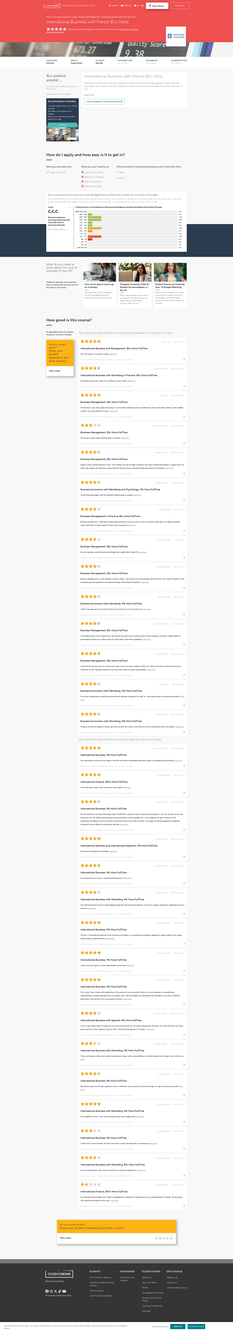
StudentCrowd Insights (127, 1279)
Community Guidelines (101, 1296)
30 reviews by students (55, 32)
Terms (145, 1287)
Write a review (54, 371)
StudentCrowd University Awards (102, 1284)
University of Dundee (61, 17)
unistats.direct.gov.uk (177, 1287)
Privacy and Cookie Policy (151, 1299)
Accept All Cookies (196, 1326)
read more (89, 95)
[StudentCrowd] (52, 6)
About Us (146, 1277)
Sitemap (146, 1311)
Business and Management (89, 17)
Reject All (178, 1326)
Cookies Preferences (152, 1306)
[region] (116, 1326)
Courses (74, 17)
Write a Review (158, 6)
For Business (179, 6)
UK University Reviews (100, 1277)
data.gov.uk (172, 1277)
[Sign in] (142, 6)
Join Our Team (149, 1282)
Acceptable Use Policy (153, 1292)
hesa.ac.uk (172, 1282)
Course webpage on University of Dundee (103, 101)
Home (49, 17)
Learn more (62, 125)
